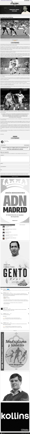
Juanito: (24, 53)
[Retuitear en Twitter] (2, 307)
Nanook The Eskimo (7, 233)
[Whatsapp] (17, 42)
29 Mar (9, 308)
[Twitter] (13, 42)
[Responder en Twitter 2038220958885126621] (3, 305)
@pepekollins (6, 308)
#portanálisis (5, 316)
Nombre (1, 163)
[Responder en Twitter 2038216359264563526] (3, 320)
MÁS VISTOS (8, 224)
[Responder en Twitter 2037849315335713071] (3, 328)
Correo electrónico (3, 166)
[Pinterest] (15, 42)
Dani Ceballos (20, 121)
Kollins (4, 308)
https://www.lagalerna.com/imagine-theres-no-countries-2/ (13, 326)
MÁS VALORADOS (22, 224)
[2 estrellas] (14, 40)
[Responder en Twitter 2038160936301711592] (3, 311)
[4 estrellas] (15, 40)
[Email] (18, 42)
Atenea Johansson (7, 230)
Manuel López (6, 140)
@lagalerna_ (8, 313)
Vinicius (10, 124)
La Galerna (6, 239)
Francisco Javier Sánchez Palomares (9, 236)
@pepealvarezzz (10, 309)
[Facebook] (11, 42)
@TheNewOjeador (5, 309)
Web (1, 169)
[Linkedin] (14, 42)
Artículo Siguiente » (26, 145)
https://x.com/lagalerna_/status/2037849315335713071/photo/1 (11, 327)
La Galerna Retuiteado (5, 307)
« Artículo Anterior (3, 145)
